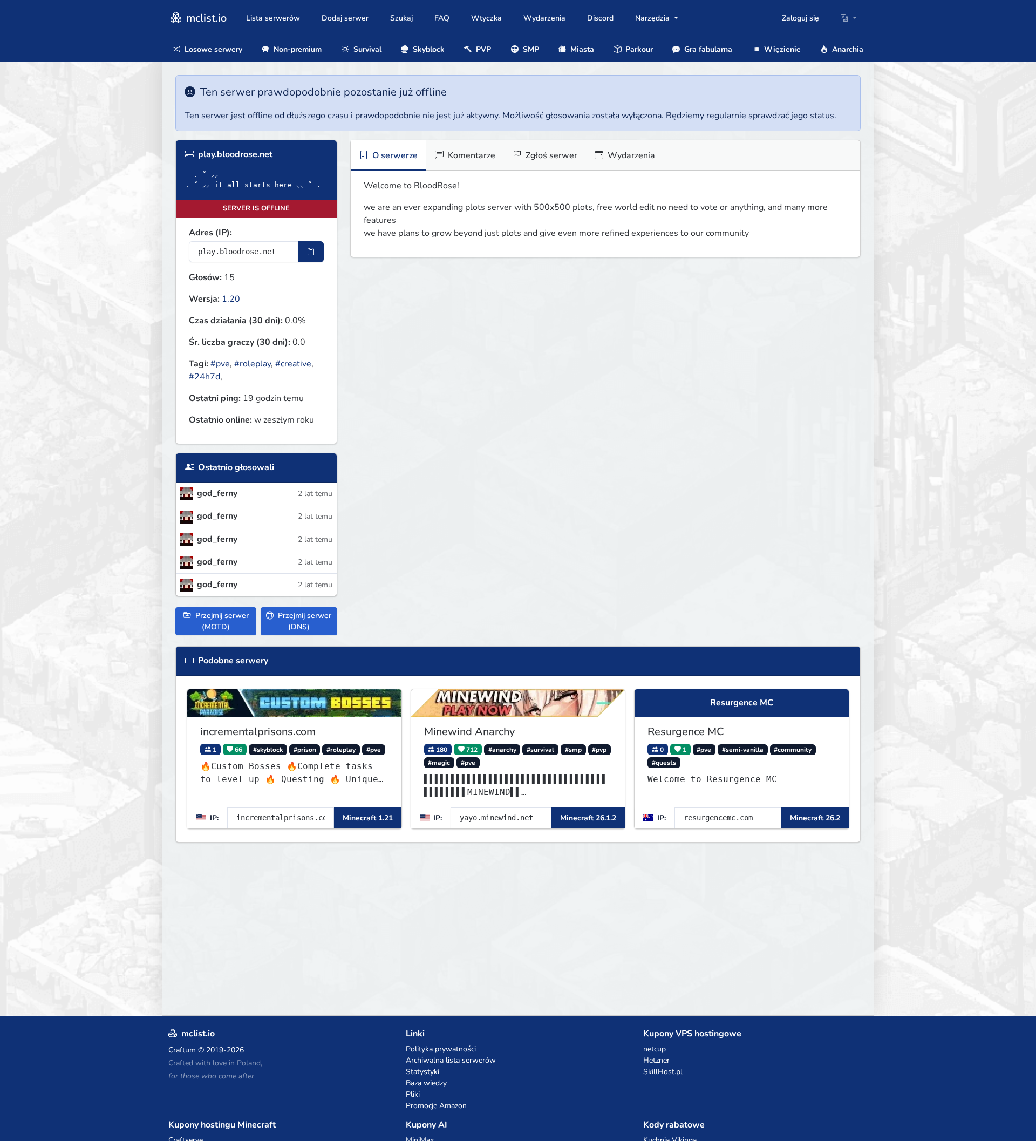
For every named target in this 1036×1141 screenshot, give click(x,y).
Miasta (581, 49)
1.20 (231, 299)
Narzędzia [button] (653, 18)
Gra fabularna (707, 49)
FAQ (441, 18)
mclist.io (205, 18)
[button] (848, 18)
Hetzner (656, 1060)
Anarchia (846, 49)
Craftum (182, 1050)
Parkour (638, 49)
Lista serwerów (273, 18)
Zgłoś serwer (550, 155)
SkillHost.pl (663, 1072)
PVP (482, 49)
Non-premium (296, 49)
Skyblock (428, 49)
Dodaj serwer (345, 18)
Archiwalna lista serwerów (451, 1060)
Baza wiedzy (426, 1083)
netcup (654, 1049)
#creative (293, 364)
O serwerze (394, 155)
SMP (530, 49)
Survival (366, 49)
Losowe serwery (212, 49)
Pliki (413, 1094)
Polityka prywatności (441, 1049)
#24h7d (204, 377)
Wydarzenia (544, 18)
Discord (600, 18)
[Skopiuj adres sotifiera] (311, 251)
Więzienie (781, 49)
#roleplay (252, 364)
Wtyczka (486, 18)
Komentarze (470, 155)
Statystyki (422, 1072)
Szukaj (401, 18)
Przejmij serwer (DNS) (303, 621)
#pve (220, 364)
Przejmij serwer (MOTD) (221, 621)
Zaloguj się (800, 18)
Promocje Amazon (436, 1106)
